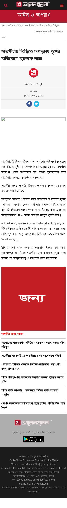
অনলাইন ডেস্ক (33, 84)
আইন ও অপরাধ (33, 14)
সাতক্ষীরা (39, 25)
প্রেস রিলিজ (29, 25)
